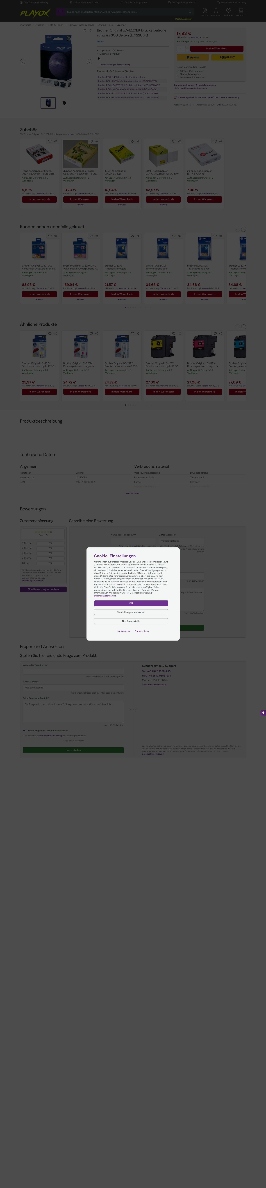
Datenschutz (142, 631)
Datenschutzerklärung (105, 595)
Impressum (123, 631)
